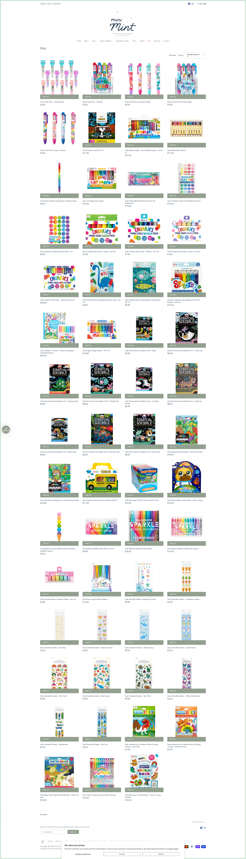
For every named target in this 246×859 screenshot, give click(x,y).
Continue (104, 441)
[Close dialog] (158, 404)
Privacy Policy (173, 849)
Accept (122, 854)
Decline (161, 854)
